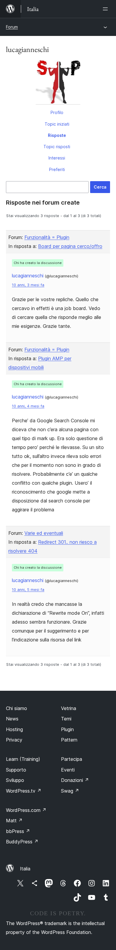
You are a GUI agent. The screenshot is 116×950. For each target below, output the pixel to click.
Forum (12, 26)
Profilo (57, 112)
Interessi (56, 157)
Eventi (68, 770)
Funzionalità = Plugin (46, 237)
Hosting (14, 729)
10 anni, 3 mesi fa (28, 285)
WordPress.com (26, 810)
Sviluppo (15, 780)
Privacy (14, 740)
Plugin (67, 729)
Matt (14, 820)
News (12, 719)
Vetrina (68, 708)
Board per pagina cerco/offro (70, 246)
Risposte (57, 135)
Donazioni (75, 780)
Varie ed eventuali (43, 533)
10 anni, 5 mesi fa (28, 589)
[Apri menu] (106, 9)
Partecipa (71, 759)
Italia (25, 869)
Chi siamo (16, 708)
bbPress (18, 831)
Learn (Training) (23, 759)
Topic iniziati (57, 124)
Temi (66, 719)
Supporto (16, 770)
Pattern (69, 740)
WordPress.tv (23, 791)
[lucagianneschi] (58, 83)
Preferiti (57, 169)
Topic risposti (56, 146)
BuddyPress (22, 842)
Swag (70, 791)
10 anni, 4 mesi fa (28, 406)
